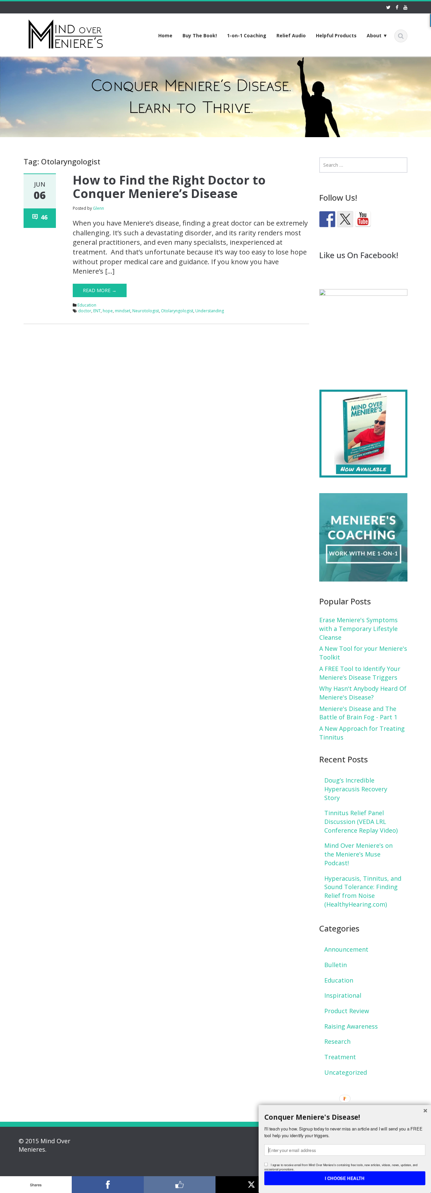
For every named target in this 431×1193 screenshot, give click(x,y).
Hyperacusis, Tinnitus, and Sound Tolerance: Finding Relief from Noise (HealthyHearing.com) (362, 891)
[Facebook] (107, 1184)
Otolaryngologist (177, 311)
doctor (84, 311)
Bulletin (335, 965)
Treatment (340, 1057)
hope (108, 311)
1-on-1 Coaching (246, 35)
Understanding (209, 311)
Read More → (100, 290)
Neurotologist (145, 311)
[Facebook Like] (180, 1184)
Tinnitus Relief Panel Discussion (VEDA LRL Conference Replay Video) (361, 821)
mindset (122, 311)
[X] (251, 1184)
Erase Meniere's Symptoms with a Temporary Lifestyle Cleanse (358, 628)
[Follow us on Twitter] (345, 219)
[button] (344, 1117)
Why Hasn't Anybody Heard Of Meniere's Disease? (362, 692)
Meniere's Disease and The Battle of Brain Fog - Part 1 (358, 713)
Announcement (346, 949)
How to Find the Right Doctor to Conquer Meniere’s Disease (169, 187)
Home (165, 35)
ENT (97, 311)
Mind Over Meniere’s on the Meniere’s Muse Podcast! (358, 854)
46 (44, 217)
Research (337, 1041)
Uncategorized (345, 1072)
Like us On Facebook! (358, 255)
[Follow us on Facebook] (327, 219)
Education (86, 305)
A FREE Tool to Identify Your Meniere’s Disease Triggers (359, 673)
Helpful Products (336, 35)
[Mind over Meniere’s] (66, 33)
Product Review (346, 1011)
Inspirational (342, 995)
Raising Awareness (351, 1026)
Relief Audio (291, 35)
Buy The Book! (200, 35)
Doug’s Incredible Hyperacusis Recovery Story (355, 788)
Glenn (98, 208)
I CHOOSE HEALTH (345, 1178)
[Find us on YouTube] (363, 219)
